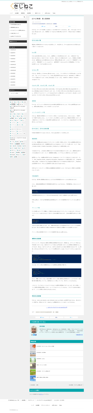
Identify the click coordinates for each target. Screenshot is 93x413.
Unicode (12, 120)
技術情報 (29, 13)
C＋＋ (20, 104)
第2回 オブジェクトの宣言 (42, 364)
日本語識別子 (12, 152)
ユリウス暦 (12, 141)
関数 (16, 156)
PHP (12, 118)
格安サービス (37, 13)
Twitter (54, 13)
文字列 (24, 148)
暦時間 (18, 152)
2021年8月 (13, 76)
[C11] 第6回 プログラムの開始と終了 (43, 371)
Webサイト (23, 120)
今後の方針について (15, 33)
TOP (14, 400)
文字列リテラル (13, 150)
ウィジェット (20, 122)
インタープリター (13, 122)
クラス (19, 124)
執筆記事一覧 (79, 334)
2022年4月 (13, 55)
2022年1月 (13, 61)
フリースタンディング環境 (21, 133)
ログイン (41, 394)
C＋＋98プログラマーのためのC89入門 (17, 107)
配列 (12, 156)
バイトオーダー (20, 131)
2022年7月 (13, 52)
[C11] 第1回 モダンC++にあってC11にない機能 (45, 346)
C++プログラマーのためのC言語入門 (39, 23)
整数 (16, 148)
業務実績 (23, 13)
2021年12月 (13, 64)
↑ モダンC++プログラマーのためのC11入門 (56, 307)
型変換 (57, 312)
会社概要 (17, 13)
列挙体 (22, 141)
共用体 (17, 141)
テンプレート (13, 131)
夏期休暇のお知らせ (15, 27)
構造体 (23, 152)
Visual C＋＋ (17, 120)
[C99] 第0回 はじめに (41, 358)
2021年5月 (13, 85)
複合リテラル (19, 154)
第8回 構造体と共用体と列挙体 (42, 377)
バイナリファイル (13, 133)
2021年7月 (13, 79)
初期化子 (12, 143)
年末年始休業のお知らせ (16, 24)
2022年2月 (13, 58)
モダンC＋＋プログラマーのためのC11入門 (43, 312)
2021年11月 (13, 67)
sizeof (17, 118)
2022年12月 (13, 49)
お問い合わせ (47, 13)
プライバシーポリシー (45, 405)
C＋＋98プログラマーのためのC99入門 (17, 111)
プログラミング (49, 23)
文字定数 (19, 150)
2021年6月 (13, 82)
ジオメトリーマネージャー (16, 129)
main (19, 116)
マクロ (12, 135)
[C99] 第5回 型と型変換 (41, 352)
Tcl (21, 118)
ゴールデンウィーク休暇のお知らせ (18, 30)
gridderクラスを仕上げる (16, 36)
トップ (11, 13)
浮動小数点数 (13, 154)
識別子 (25, 154)
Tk (25, 118)
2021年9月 (13, 73)
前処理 (18, 144)
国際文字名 (23, 143)
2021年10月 (13, 70)
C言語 (13, 104)
